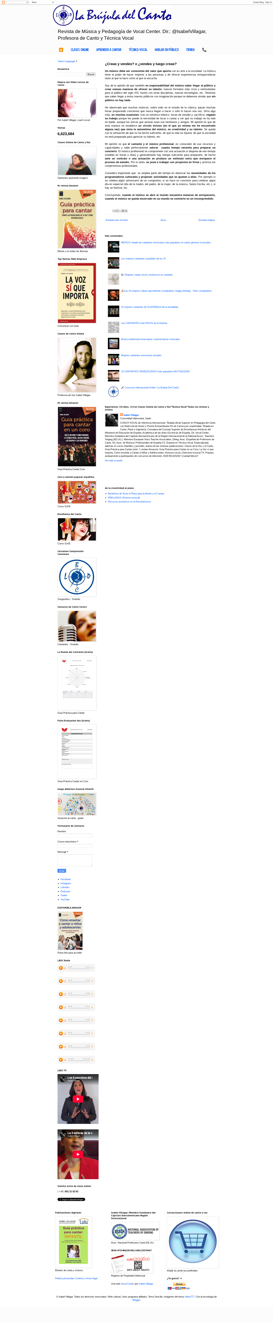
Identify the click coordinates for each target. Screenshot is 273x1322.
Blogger (136, 1300)
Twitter (64, 895)
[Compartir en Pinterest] (126, 210)
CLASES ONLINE (80, 50)
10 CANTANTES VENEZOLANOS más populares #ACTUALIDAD (155, 371)
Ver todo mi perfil (113, 460)
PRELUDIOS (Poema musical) (124, 497)
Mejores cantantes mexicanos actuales (141, 355)
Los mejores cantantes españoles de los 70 (143, 258)
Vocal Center (127, 1283)
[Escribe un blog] (117, 210)
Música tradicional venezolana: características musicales (150, 339)
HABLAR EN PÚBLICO (167, 50)
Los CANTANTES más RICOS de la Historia (144, 323)
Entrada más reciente (117, 220)
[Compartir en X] (120, 210)
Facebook (66, 879)
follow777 (189, 1296)
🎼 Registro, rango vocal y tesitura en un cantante (147, 274)
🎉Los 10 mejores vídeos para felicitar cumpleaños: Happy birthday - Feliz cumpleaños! (166, 290)
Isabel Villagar (131, 415)
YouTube (65, 899)
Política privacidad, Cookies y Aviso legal (76, 1278)
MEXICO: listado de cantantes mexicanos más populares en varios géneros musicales (166, 242)
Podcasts (65, 891)
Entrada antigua (207, 220)
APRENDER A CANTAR (108, 50)
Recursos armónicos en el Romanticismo (129, 501)
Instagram (66, 883)
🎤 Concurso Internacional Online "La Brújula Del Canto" (150, 387)
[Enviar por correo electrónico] (114, 210)
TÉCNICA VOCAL (138, 50)
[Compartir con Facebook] (123, 210)
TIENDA (190, 50)
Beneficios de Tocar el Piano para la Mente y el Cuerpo (136, 493)
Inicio (163, 220)
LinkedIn (65, 887)
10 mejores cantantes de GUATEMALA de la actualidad (149, 307)
